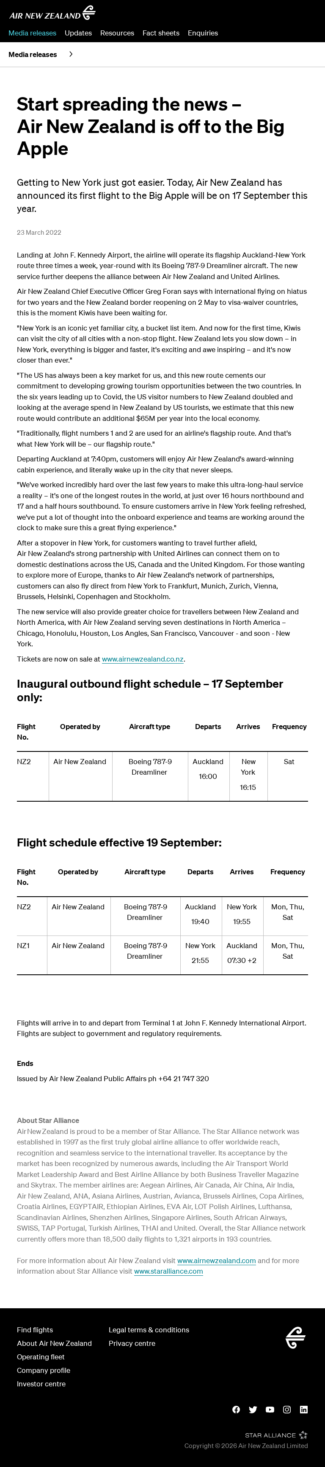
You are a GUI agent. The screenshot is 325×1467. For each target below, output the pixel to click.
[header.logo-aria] (52, 12)
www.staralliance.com (168, 1270)
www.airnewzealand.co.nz (143, 658)
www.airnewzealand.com (216, 1260)
